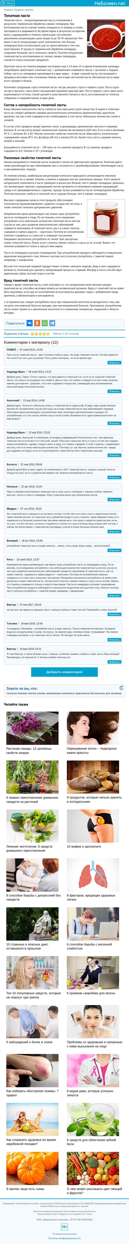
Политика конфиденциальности (64, 1238)
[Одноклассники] (37, 323)
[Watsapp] (45, 323)
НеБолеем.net (110, 3)
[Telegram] (52, 323)
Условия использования (65, 1233)
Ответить (114, 362)
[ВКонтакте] (30, 323)
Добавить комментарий (64, 672)
